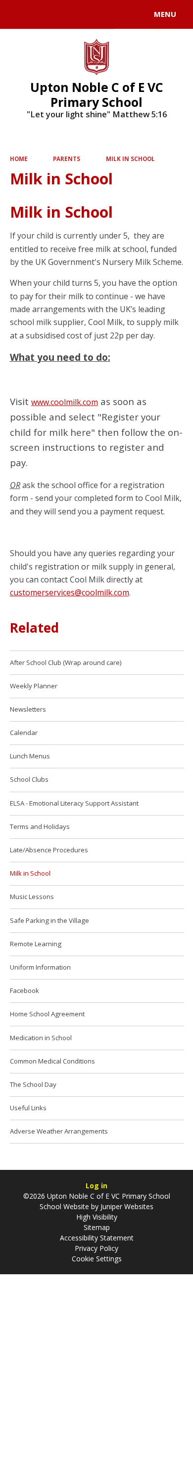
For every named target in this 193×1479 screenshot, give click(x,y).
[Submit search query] (121, 13)
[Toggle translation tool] (43, 14)
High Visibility (96, 1217)
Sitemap (97, 1227)
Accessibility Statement (97, 1237)
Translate (82, 15)
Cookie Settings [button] (97, 1258)
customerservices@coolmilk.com (69, 592)
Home (19, 159)
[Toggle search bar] (18, 14)
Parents (66, 159)
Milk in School (130, 159)
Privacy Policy (96, 1248)
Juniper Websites (125, 1206)
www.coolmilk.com (64, 402)
